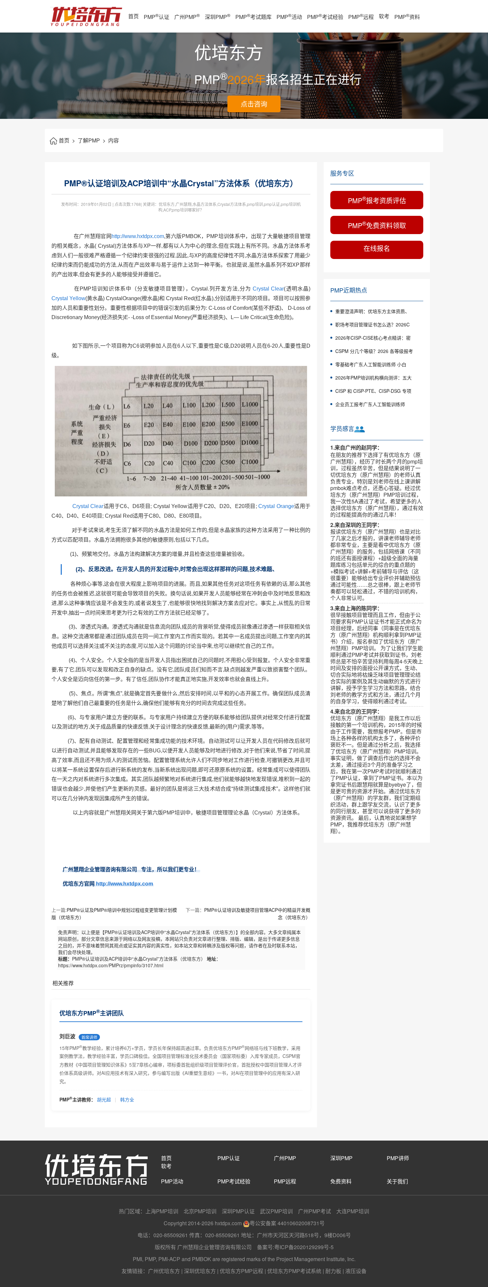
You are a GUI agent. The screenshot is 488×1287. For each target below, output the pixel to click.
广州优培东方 (164, 1271)
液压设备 (355, 1271)
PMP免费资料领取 (377, 224)
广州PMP (187, 16)
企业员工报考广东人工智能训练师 (370, 404)
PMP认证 (156, 16)
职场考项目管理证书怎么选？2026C (372, 324)
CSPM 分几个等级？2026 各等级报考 (374, 351)
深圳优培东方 (200, 1271)
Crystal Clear (268, 289)
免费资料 (341, 1181)
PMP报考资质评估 (377, 199)
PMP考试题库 (253, 16)
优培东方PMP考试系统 (294, 1271)
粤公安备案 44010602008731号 (287, 1223)
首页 (133, 16)
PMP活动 (289, 16)
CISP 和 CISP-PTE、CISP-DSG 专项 (373, 390)
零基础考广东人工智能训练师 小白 (370, 364)
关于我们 (397, 1181)
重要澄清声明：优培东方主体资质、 (372, 311)
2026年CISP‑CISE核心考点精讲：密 (373, 337)
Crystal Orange (276, 506)
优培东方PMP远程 (241, 1271)
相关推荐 (63, 983)
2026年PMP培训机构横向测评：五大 (373, 377)
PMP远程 (361, 16)
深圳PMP (217, 16)
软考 (384, 16)
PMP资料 (407, 16)
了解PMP (92, 140)
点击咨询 (254, 104)
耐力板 (333, 1271)
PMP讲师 (398, 1158)
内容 (113, 140)
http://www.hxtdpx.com (138, 236)
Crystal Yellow (68, 298)
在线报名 (377, 248)
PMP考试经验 (325, 16)
